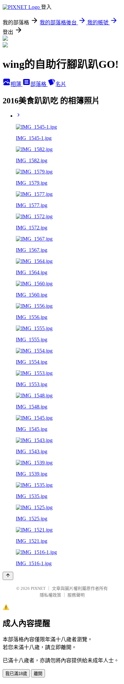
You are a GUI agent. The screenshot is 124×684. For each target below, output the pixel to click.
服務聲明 (76, 594)
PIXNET (38, 588)
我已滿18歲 (16, 673)
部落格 (39, 84)
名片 (61, 84)
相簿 (16, 84)
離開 (38, 673)
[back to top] (8, 576)
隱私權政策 (50, 594)
